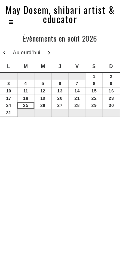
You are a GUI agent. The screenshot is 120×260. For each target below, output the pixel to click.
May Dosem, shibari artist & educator (60, 14)
